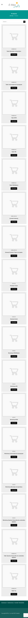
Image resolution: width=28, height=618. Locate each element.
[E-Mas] (14, 4)
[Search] (24, 22)
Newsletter (21, 602)
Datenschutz (10, 602)
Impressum (4, 602)
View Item (14, 54)
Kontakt (16, 602)
